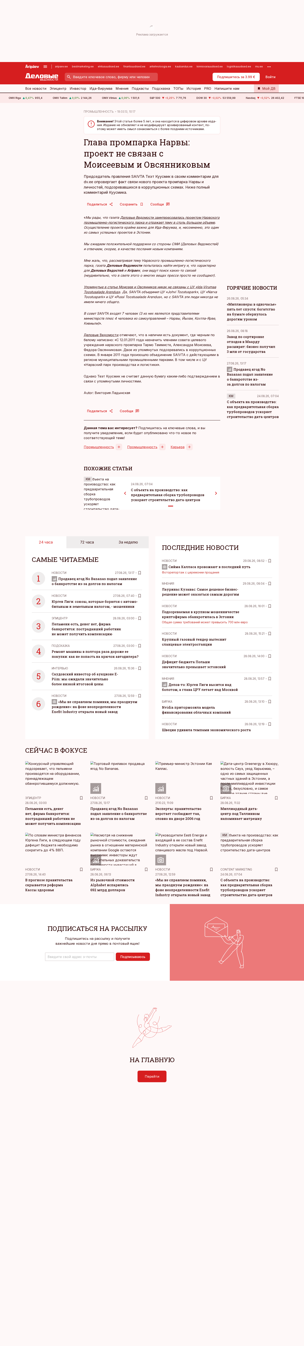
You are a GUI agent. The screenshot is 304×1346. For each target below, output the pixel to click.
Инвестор (78, 88)
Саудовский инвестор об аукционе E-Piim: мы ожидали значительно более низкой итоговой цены (85, 679)
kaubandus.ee (184, 66)
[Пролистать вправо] (216, 493)
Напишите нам (226, 88)
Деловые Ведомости (101, 335)
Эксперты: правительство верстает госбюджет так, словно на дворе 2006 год (178, 813)
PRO (207, 88)
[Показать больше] (269, 66)
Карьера (177, 447)
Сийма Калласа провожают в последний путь (209, 567)
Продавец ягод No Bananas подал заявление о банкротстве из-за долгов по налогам (118, 813)
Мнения (122, 88)
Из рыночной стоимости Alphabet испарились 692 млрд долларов (112, 885)
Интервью (60, 668)
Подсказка (161, 88)
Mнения (168, 583)
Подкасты (140, 88)
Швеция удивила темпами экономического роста (206, 730)
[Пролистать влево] (125, 493)
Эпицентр (58, 88)
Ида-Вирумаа (101, 88)
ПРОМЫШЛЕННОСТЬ (99, 111)
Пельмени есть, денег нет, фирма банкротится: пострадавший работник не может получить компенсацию (86, 629)
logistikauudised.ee (239, 66)
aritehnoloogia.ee (160, 66)
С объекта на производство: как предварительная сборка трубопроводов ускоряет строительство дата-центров (167, 495)
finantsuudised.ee (134, 66)
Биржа (167, 701)
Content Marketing (236, 869)
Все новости (35, 88)
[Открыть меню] (45, 66)
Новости (59, 572)
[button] (79, 957)
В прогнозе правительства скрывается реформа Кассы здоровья (49, 885)
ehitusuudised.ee (108, 66)
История (194, 88)
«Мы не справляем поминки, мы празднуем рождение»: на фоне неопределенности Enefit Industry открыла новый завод (94, 707)
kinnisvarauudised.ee (210, 66)
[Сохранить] (139, 572)
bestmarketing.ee (83, 66)
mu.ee (259, 66)
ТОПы (178, 88)
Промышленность (99, 447)
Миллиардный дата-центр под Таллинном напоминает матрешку (241, 813)
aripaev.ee (61, 66)
